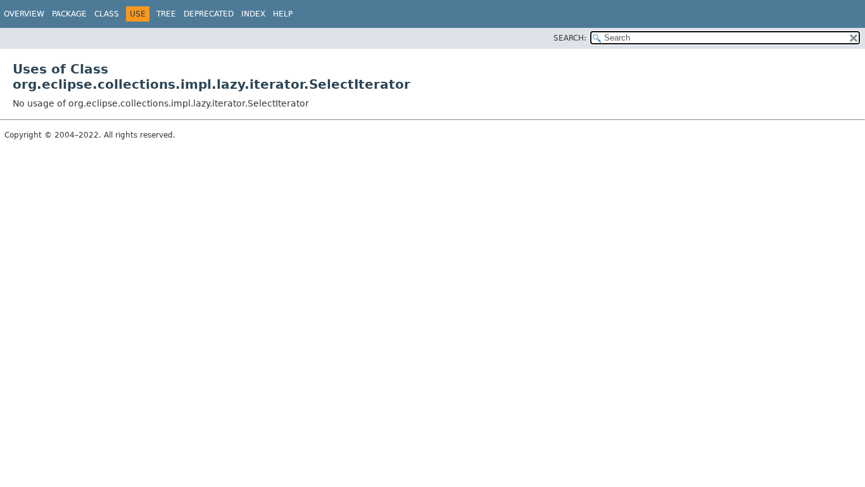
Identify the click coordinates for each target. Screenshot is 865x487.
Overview (24, 14)
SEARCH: (569, 38)
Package (69, 14)
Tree (166, 14)
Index (253, 14)
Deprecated (209, 14)
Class (106, 14)
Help (283, 14)
